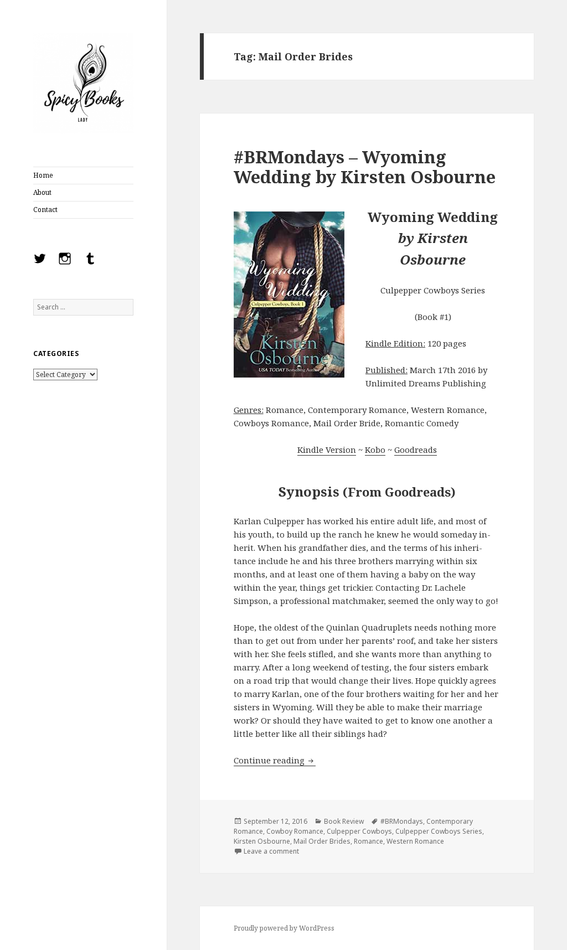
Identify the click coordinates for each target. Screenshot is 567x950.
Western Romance (415, 841)
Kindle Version (326, 449)
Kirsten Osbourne (262, 841)
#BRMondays (401, 821)
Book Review (344, 821)
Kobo (375, 449)
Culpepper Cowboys (359, 831)
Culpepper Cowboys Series (438, 831)
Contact (45, 209)
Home (43, 175)
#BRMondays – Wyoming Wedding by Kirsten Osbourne (365, 166)
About (42, 192)
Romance (368, 841)
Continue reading (275, 760)
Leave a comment (271, 851)
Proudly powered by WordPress (284, 928)
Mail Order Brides (321, 841)
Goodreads (415, 449)
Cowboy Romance (294, 831)
